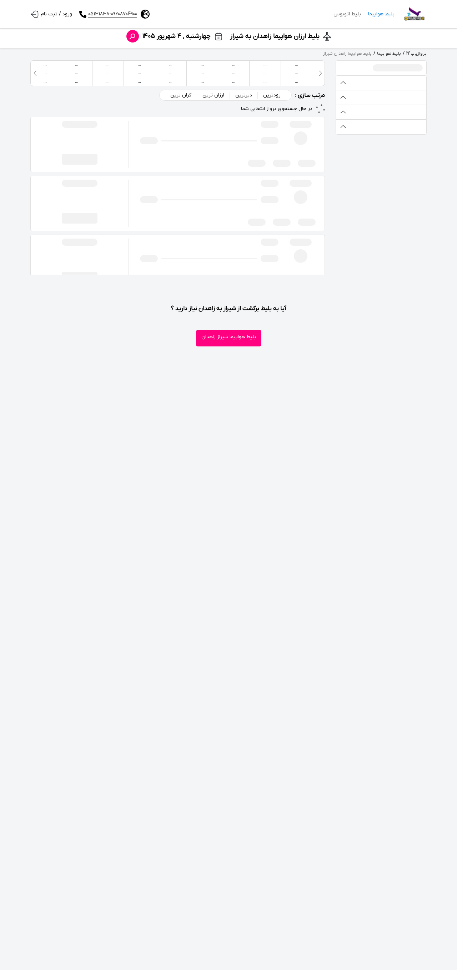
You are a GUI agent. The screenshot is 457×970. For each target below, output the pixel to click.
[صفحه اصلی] (414, 14)
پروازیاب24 (416, 53)
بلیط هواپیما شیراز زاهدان (228, 337)
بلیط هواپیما (381, 14)
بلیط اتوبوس (347, 14)
